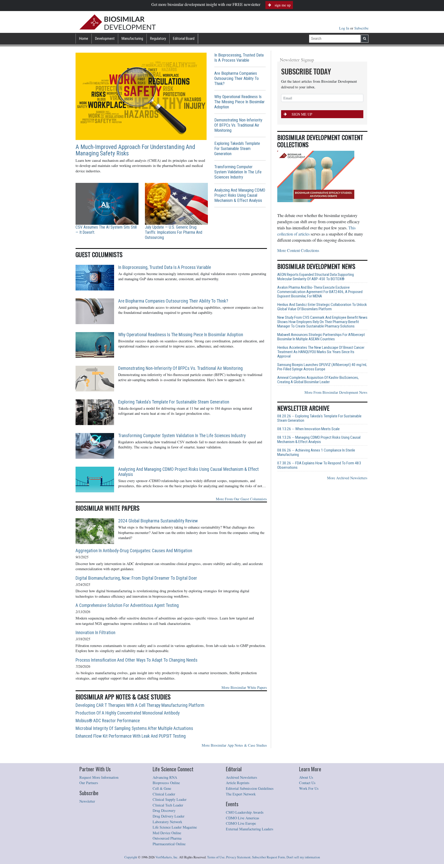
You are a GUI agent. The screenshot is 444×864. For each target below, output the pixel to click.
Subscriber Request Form (268, 857)
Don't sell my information (303, 857)
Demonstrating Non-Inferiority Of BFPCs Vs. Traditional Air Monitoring (238, 125)
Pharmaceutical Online (169, 843)
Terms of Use (216, 857)
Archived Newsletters (241, 777)
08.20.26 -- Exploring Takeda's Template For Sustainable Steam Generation (319, 418)
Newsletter (87, 801)
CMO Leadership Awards (245, 812)
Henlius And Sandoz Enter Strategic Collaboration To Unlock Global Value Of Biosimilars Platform (322, 307)
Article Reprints (237, 782)
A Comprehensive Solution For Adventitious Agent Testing (127, 605)
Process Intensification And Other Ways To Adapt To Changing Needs (136, 660)
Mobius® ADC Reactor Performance (108, 720)
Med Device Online (167, 832)
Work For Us (309, 788)
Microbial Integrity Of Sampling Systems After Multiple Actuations (134, 728)
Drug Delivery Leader (168, 816)
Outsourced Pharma (167, 838)
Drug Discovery (164, 810)
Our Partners (88, 782)
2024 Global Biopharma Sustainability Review (158, 520)
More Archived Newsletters (347, 477)
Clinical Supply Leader (170, 799)
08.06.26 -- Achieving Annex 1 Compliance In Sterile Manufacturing (316, 452)
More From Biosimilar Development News (335, 392)
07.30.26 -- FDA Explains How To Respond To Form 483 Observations (319, 465)
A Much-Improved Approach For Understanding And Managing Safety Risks (135, 150)
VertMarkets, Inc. (166, 857)
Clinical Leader (164, 794)
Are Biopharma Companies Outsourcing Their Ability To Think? (236, 78)
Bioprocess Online (166, 782)
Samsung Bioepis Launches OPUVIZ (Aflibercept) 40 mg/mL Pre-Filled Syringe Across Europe (322, 367)
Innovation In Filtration (95, 632)
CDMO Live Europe (241, 823)
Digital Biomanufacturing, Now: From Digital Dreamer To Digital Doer (136, 578)
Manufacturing (132, 38)
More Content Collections (298, 250)
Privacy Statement (238, 857)
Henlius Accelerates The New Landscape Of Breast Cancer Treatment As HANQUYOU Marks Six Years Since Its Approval (320, 352)
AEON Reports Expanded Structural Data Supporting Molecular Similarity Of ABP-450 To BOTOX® (315, 277)
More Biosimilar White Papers (244, 687)
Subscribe (361, 28)
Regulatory (158, 38)
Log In (344, 28)
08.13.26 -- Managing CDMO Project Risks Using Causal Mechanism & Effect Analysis (318, 439)
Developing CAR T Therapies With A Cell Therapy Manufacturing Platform (140, 705)
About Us (306, 777)
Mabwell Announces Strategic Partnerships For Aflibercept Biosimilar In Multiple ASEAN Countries (321, 337)
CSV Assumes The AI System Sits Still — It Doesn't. (106, 230)
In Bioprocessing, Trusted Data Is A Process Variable (239, 58)
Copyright (130, 857)
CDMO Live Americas (242, 817)
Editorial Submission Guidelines (250, 788)
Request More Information (98, 777)
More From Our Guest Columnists (241, 498)
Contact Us (307, 782)
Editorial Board (184, 38)
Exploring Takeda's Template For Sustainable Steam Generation (237, 148)
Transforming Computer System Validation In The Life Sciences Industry (238, 172)
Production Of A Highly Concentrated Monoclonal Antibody (128, 713)
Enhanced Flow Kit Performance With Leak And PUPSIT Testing (131, 736)
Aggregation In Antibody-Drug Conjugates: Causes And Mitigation (134, 550)
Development (105, 38)
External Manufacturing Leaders (249, 829)
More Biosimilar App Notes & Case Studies (234, 745)
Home (83, 38)
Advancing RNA (165, 777)
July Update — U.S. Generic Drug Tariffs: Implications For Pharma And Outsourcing (173, 232)
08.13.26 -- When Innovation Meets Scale (308, 429)
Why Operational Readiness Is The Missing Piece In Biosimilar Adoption (239, 101)
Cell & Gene (162, 788)
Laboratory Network (167, 821)
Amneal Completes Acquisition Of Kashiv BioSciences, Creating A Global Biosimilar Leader (318, 379)
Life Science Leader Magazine (175, 827)
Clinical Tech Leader (168, 805)
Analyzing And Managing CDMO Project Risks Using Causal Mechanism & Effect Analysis (239, 195)
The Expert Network (241, 794)
